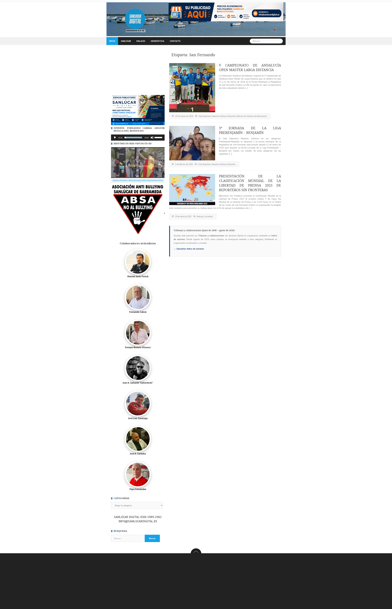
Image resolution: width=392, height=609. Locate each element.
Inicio (112, 41)
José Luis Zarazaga (138, 418)
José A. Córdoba (138, 453)
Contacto (175, 41)
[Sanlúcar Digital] (135, 19)
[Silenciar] (152, 137)
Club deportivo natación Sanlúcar (212, 116)
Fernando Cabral (138, 311)
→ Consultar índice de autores (189, 248)
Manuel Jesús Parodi (137, 276)
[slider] (159, 137)
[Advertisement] (138, 72)
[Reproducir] (115, 137)
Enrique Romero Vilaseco (138, 347)
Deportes (232, 116)
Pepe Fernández (138, 489)
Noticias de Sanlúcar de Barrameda (251, 116)
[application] (138, 137)
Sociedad (209, 216)
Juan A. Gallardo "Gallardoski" (138, 382)
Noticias (200, 216)
